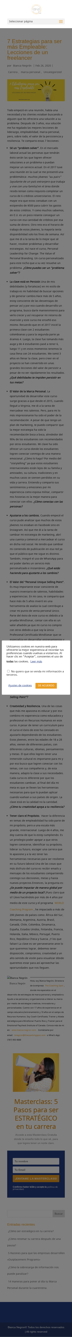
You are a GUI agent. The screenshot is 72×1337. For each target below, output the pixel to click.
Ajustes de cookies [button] (20, 685)
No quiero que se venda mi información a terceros (35, 673)
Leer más (36, 662)
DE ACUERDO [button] (46, 685)
